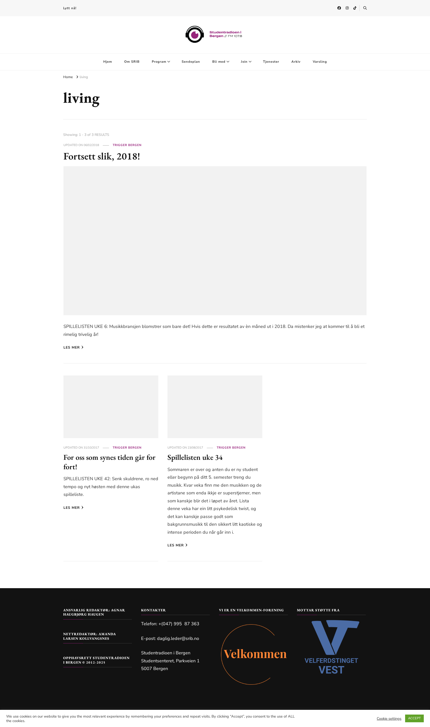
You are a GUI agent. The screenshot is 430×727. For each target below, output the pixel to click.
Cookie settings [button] (389, 718)
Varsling (320, 61)
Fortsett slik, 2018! (101, 156)
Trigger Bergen (127, 145)
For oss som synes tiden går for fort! (109, 461)
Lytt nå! (69, 8)
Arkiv (296, 61)
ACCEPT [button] (414, 718)
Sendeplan (191, 61)
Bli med (218, 61)
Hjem (107, 61)
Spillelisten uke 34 (194, 457)
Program (159, 61)
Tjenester (271, 61)
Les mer (71, 347)
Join (244, 61)
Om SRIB (132, 61)
